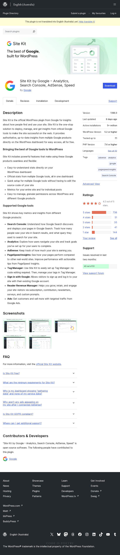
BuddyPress (11, 521)
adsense (102, 158)
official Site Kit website (48, 364)
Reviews (24, 100)
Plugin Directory (10, 13)
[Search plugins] (34, 31)
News (6, 485)
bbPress (9, 516)
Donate (96, 491)
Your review (89, 238)
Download (110, 85)
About (6, 480)
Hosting (7, 491)
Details (9, 100)
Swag (95, 496)
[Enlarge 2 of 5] (47, 322)
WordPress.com (13, 505)
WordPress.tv (70, 496)
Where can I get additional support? (22, 423)
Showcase (37, 480)
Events (94, 485)
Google (27, 90)
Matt (7, 511)
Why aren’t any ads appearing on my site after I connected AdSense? (22, 403)
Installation (42, 100)
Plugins (36, 491)
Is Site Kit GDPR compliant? (18, 414)
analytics (112, 158)
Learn (64, 480)
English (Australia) (19, 534)
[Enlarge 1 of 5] (22, 322)
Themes (36, 485)
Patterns (36, 496)
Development (62, 100)
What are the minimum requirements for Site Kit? (29, 382)
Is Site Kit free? (11, 373)
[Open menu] (115, 4)
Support (113, 100)
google (113, 163)
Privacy (7, 496)
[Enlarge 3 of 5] (73, 322)
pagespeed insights (107, 169)
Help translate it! (87, 21)
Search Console (109, 175)
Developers (67, 491)
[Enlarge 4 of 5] (22, 338)
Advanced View (91, 183)
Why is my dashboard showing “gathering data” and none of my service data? (25, 392)
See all (113, 238)
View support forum (93, 273)
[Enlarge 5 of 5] (47, 338)
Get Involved (98, 480)
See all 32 (112, 151)
